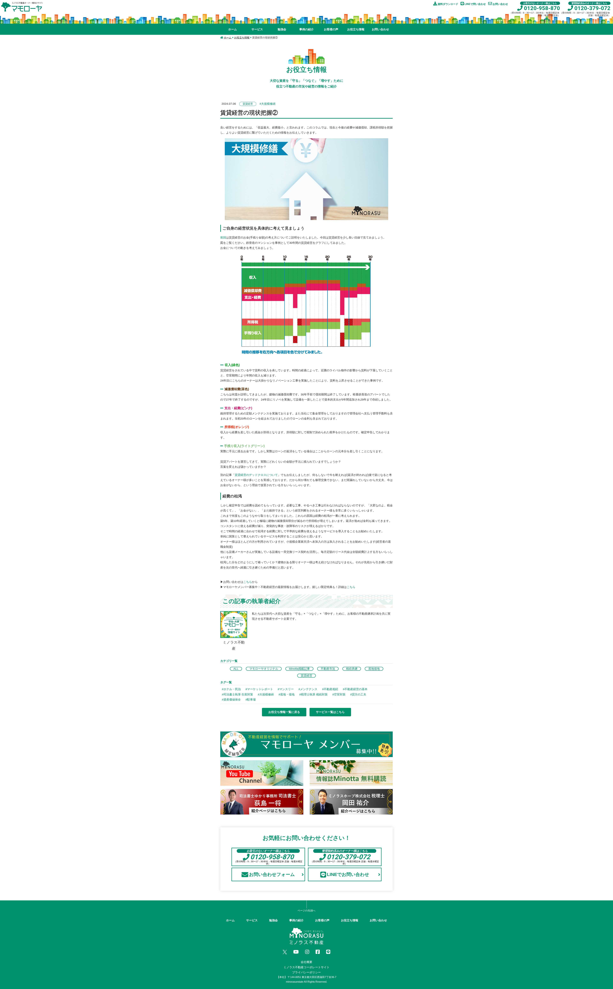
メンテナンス (308, 689)
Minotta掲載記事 (299, 668)
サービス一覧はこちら (330, 712)
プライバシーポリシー (306, 972)
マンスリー (286, 689)
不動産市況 (328, 668)
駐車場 (251, 699)
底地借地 (374, 668)
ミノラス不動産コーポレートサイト (306, 967)
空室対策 (339, 694)
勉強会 (282, 29)
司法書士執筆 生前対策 (238, 694)
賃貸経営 (306, 675)
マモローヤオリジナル (263, 668)
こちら (247, 582)
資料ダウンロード (447, 4)
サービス (257, 29)
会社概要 (306, 962)
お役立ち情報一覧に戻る (284, 712)
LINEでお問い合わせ (348, 874)
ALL (235, 668)
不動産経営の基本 (355, 689)
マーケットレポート (260, 689)
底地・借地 (287, 694)
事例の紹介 (306, 29)
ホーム (232, 29)
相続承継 (351, 668)
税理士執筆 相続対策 (314, 694)
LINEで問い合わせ (475, 4)
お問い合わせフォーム (272, 874)
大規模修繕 (266, 694)
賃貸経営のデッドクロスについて (256, 475)
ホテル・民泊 (232, 689)
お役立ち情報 (355, 29)
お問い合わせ (500, 4)
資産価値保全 (232, 699)
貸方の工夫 (359, 694)
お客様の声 (331, 29)
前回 (223, 237)
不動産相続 (331, 689)
